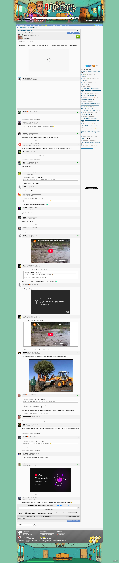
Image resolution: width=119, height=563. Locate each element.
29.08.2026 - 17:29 (29, 78)
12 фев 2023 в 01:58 (34, 424)
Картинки (88, 74)
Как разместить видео (46, 535)
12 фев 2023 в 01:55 (32, 394)
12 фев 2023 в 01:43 (32, 217)
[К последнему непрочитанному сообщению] (32, 32)
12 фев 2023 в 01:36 (33, 111)
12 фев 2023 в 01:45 (33, 227)
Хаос (38, 25)
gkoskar (25, 436)
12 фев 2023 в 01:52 (34, 284)
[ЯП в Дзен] (91, 65)
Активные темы (41, 21)
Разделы (21, 25)
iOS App (60, 531)
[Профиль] (20, 37)
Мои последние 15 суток (87, 95)
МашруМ (25, 207)
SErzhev (25, 111)
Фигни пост (84, 138)
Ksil (24, 151)
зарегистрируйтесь (32, 513)
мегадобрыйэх (26, 194)
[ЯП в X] (95, 65)
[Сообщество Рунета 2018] (91, 539)
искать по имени (49, 509)
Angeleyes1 (26, 352)
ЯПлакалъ (34, 75)
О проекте (26, 531)
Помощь (48, 21)
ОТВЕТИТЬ (69, 32)
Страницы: (20, 32)
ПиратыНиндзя (86, 128)
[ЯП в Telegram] (86, 65)
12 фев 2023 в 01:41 (32, 172)
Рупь (84, 74)
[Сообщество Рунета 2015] (95, 539)
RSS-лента (26, 537)
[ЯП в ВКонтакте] (89, 65)
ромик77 (84, 136)
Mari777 (84, 123)
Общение (32, 25)
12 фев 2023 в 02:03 (33, 463)
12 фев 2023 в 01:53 (34, 352)
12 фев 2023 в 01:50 (32, 265)
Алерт (84, 82)
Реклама (58, 21)
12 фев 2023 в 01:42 (36, 194)
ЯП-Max (67, 505)
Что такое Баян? (44, 531)
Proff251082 (85, 78)
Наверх (115, 560)
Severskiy (25, 133)
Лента (26, 25)
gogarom (84, 101)
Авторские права (27, 534)
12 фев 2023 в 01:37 (33, 122)
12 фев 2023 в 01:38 (35, 143)
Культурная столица (86, 99)
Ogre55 (25, 265)
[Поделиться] (77, 30)
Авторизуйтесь (72, 512)
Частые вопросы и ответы (30, 535)
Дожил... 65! (84, 84)
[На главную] (18, 25)
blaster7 (25, 227)
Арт (49, 25)
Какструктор (26, 143)
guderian (25, 162)
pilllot (84, 86)
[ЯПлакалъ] (24, 20)
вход (98, 20)
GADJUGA (25, 424)
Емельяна (85, 97)
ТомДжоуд (85, 116)
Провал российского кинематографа (90, 142)
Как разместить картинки (46, 534)
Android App (61, 533)
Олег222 (25, 186)
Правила (53, 21)
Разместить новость (45, 538)
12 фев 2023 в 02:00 (34, 453)
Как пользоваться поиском (47, 533)
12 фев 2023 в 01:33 (34, 35)
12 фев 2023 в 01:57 (36, 416)
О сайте (34, 21)
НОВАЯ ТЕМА (76, 32)
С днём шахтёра (85, 114)
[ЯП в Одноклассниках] (93, 65)
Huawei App (61, 534)
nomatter (85, 112)
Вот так (83, 76)
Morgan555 (26, 284)
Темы (70, 18)
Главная (21, 27)
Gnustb (24, 235)
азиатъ (84, 106)
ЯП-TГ (60, 25)
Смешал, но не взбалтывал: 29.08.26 (90, 71)
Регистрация (89, 20)
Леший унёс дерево (25, 30)
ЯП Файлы (54, 25)
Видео (35, 27)
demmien (85, 145)
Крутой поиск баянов (37, 20)
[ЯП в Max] (97, 65)
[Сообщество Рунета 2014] (99, 539)
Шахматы (83, 80)
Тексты (88, 86)
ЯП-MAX (67, 25)
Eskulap (25, 173)
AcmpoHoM (85, 93)
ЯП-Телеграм (58, 505)
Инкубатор (44, 25)
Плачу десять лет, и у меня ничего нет (91, 125)
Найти (76, 18)
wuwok (24, 217)
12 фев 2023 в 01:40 (30, 151)
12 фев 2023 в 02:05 (32, 497)
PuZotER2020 (85, 140)
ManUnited (25, 453)
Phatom (25, 497)
